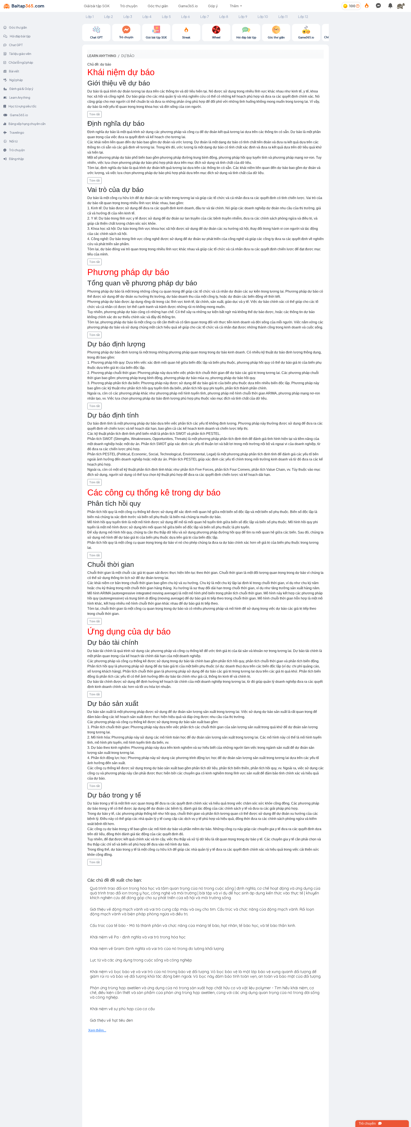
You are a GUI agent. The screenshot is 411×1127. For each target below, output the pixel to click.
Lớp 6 (185, 16)
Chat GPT (16, 45)
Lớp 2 (108, 16)
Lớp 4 (147, 16)
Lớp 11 (283, 16)
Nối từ (13, 141)
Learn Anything (19, 97)
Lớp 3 (127, 16)
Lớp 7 (204, 16)
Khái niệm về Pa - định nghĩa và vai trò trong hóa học (138, 937)
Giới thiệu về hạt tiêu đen (111, 1020)
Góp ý (213, 6)
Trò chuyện (128, 6)
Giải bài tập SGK (97, 6)
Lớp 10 (263, 16)
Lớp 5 (166, 16)
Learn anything (101, 55)
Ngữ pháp (16, 80)
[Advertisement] (370, 54)
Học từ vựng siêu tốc (22, 106)
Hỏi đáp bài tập (20, 36)
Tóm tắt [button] (94, 114)
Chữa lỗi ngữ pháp (20, 62)
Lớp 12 (303, 16)
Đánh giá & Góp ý (21, 89)
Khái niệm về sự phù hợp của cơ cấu (122, 1008)
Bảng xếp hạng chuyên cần (27, 124)
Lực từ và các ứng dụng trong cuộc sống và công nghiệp (141, 960)
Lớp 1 (90, 16)
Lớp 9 (242, 16)
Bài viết (14, 71)
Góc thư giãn (158, 6)
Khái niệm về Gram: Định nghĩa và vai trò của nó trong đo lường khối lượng (157, 948)
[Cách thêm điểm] (357, 6)
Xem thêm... (97, 1030)
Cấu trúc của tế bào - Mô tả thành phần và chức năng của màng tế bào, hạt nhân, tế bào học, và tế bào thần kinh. (193, 925)
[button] (402, 6)
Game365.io (188, 6)
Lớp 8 (223, 16)
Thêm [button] (234, 6)
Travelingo (16, 132)
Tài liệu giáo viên (20, 54)
